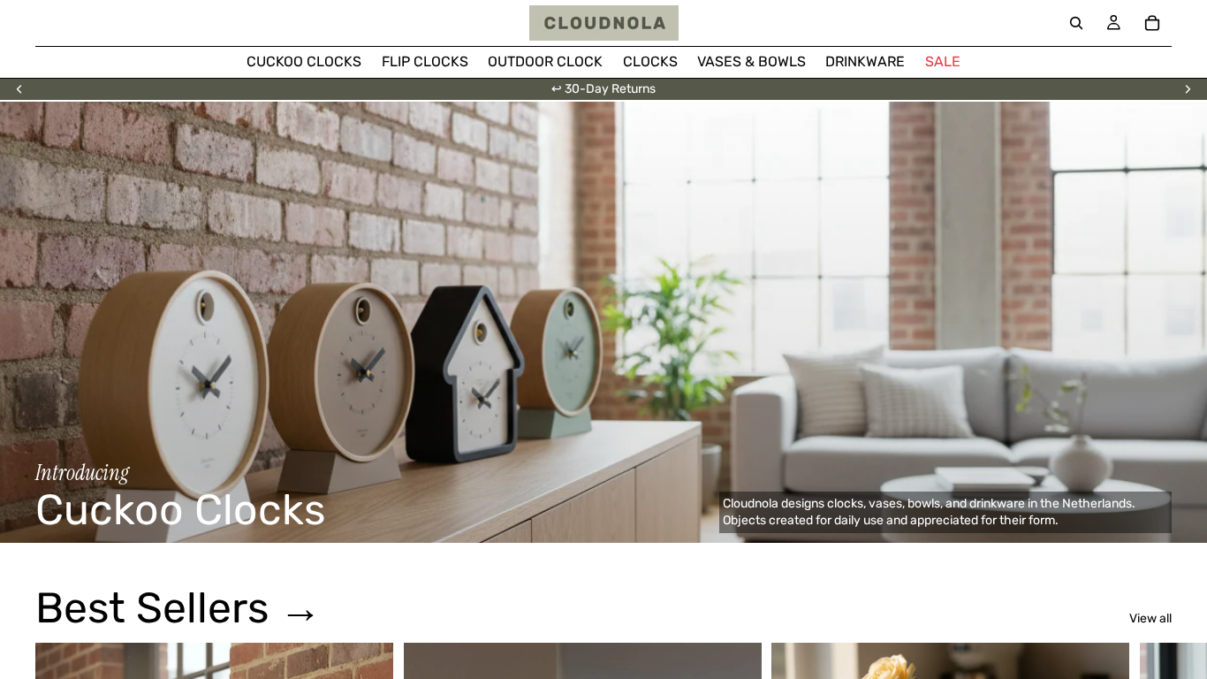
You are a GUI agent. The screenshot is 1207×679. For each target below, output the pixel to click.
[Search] (1076, 23)
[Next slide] (1187, 89)
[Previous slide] (19, 89)
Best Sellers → (178, 608)
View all (1150, 618)
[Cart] (1152, 23)
